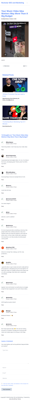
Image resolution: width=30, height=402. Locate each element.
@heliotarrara (9, 225)
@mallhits (8, 262)
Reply (2, 149)
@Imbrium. (8, 185)
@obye (7, 212)
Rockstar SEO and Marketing (12, 3)
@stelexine (9, 324)
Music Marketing (13, 98)
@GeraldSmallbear (10, 172)
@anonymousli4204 (11, 198)
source (3, 60)
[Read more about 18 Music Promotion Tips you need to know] (15, 85)
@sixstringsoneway (11, 155)
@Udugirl (8, 310)
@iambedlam (9, 297)
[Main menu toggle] (27, 2)
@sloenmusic (9, 282)
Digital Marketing (6, 98)
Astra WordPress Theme (15, 399)
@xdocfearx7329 (10, 247)
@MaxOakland (9, 142)
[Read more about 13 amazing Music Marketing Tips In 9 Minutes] (15, 112)
